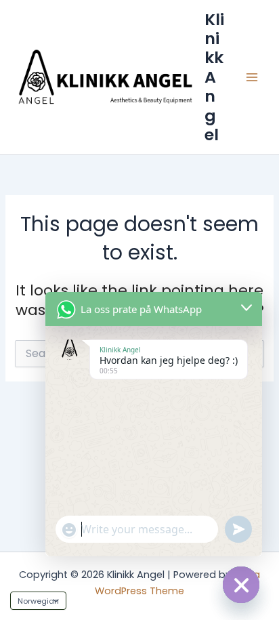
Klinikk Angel (214, 77)
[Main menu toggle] (251, 77)
